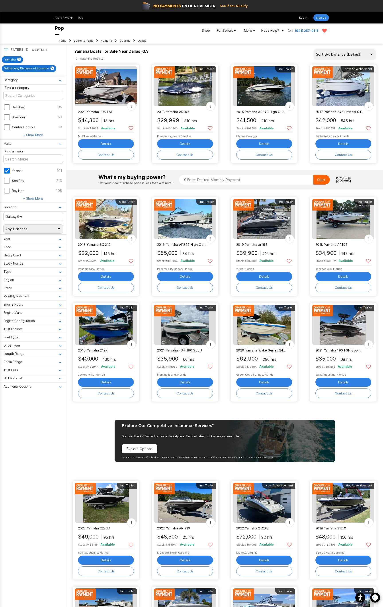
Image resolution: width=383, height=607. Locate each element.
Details (106, 144)
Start (321, 180)
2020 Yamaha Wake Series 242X (261, 350)
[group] (12, 59)
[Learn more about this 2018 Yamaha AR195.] (185, 86)
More (248, 30)
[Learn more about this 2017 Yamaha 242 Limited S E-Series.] (343, 86)
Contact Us (106, 155)
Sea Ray (18, 181)
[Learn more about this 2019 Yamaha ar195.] (264, 219)
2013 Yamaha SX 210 (94, 244)
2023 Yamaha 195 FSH (95, 112)
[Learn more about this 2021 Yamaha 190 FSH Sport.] (343, 325)
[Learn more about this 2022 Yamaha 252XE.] (264, 503)
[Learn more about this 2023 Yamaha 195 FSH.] (106, 86)
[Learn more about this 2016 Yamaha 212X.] (106, 325)
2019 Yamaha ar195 (252, 244)
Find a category (17, 88)
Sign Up (321, 17)
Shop (206, 30)
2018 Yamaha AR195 (173, 112)
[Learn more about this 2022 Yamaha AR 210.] (185, 503)
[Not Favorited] (131, 128)
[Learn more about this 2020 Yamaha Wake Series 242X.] (264, 325)
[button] (360, 598)
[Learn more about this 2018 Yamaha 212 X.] (343, 503)
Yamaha (106, 40)
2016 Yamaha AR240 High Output (182, 244)
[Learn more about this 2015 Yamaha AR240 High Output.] (264, 86)
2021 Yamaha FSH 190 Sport (180, 350)
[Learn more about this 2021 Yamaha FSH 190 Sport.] (185, 325)
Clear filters (39, 49)
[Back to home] (59, 30)
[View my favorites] (324, 30)
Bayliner (18, 191)
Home (62, 40)
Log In (303, 17)
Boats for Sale (84, 40)
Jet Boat (18, 107)
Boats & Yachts (64, 18)
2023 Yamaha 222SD (94, 528)
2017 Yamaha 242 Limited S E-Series (340, 112)
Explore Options (139, 449)
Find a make (14, 151)
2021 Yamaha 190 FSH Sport (338, 350)
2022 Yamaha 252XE (252, 528)
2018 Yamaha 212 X (330, 528)
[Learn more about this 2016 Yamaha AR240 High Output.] (185, 219)
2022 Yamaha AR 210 (173, 528)
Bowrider (18, 117)
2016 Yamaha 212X (93, 350)
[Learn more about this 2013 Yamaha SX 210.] (106, 219)
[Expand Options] (131, 106)
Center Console (23, 127)
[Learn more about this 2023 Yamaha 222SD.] (106, 503)
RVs (80, 18)
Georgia (125, 40)
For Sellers (225, 30)
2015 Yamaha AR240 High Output (261, 112)
